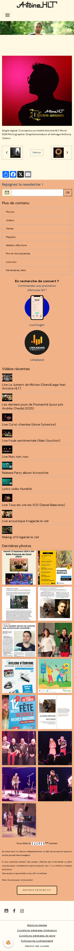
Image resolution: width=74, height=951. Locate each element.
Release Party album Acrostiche (25, 473)
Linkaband (37, 360)
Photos (10, 212)
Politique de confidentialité (37, 941)
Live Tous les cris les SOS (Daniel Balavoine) (33, 505)
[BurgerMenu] (7, 15)
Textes (10, 228)
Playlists (11, 237)
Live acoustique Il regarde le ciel (25, 521)
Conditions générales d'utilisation (37, 930)
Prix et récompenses (18, 253)
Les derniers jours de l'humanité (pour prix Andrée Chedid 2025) (32, 406)
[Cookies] (8, 942)
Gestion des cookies (37, 946)
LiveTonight (37, 325)
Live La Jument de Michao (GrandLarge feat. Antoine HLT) (34, 387)
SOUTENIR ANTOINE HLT (37, 890)
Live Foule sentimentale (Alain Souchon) (31, 441)
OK (68, 192)
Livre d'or (11, 262)
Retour (37, 152)
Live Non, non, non (15, 457)
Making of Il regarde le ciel (20, 537)
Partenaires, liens (16, 270)
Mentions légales (37, 925)
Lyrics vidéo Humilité (17, 489)
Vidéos (10, 220)
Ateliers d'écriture (16, 245)
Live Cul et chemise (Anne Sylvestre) (29, 424)
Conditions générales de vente (37, 935)
